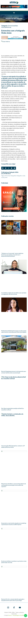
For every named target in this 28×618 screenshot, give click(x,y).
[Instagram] (8, 607)
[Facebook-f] (14, 607)
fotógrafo (19, 175)
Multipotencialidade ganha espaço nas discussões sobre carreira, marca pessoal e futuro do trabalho (13, 331)
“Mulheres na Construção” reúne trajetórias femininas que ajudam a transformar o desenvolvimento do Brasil (12, 255)
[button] (14, 13)
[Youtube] (20, 607)
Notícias (8, 27)
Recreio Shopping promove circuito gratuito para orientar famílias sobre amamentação (13, 372)
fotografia (13, 175)
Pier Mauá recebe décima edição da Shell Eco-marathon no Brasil (12, 409)
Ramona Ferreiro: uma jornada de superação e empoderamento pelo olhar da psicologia (12, 599)
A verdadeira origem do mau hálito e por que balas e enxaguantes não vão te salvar (13, 293)
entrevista (7, 175)
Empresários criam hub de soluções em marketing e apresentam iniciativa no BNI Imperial (13, 523)
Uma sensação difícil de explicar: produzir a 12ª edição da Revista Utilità (13, 446)
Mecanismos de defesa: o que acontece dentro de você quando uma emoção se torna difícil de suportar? (13, 485)
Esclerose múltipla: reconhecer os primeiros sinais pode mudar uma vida (13, 561)
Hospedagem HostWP (18, 615)
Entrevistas (11, 26)
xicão (23, 175)
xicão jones (4, 177)
